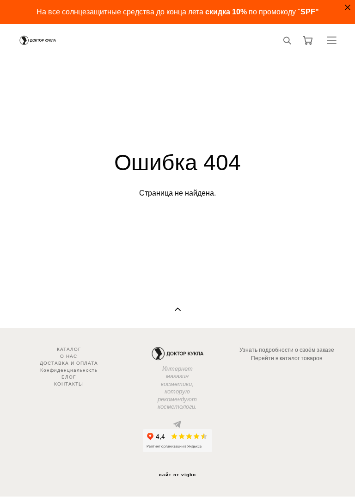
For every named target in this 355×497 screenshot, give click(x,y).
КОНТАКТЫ (68, 384)
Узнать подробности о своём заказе (286, 350)
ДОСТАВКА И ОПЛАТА (69, 363)
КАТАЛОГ (69, 349)
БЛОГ (68, 377)
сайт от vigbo (177, 474)
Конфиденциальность (69, 370)
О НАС (68, 356)
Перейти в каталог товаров (286, 358)
